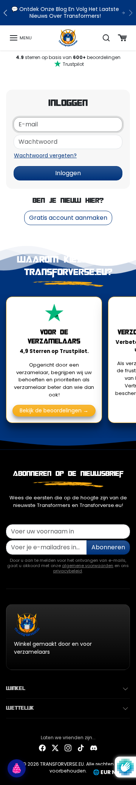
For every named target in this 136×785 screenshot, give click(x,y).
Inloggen (68, 173)
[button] (20, 38)
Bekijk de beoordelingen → (54, 410)
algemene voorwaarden (87, 566)
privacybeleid (67, 571)
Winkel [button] (15, 688)
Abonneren (108, 547)
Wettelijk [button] (20, 708)
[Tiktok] (80, 748)
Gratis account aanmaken (68, 217)
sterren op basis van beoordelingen (68, 60)
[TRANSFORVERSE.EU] (68, 37)
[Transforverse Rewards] (17, 768)
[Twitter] (55, 748)
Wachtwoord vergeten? (45, 155)
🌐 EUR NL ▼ (109, 772)
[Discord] (93, 748)
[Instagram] (68, 748)
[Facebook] (42, 748)
